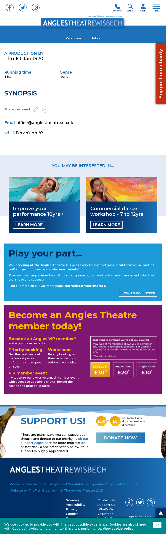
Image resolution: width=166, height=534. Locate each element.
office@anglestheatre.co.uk (44, 122)
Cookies (72, 514)
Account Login (140, 517)
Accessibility (75, 505)
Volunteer (105, 514)
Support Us (106, 505)
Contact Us (106, 500)
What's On (105, 509)
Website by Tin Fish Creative (32, 490)
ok (157, 525)
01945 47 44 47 (28, 132)
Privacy (71, 509)
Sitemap (72, 500)
